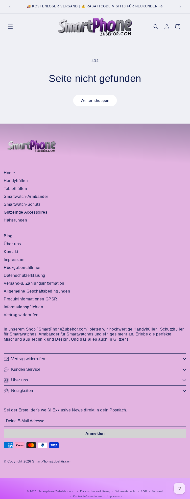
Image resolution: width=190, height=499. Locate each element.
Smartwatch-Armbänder (26, 196)
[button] (10, 26)
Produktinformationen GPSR (30, 299)
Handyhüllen (16, 181)
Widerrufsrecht (126, 491)
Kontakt (11, 252)
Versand (157, 491)
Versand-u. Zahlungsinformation (34, 283)
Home (9, 173)
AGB (144, 491)
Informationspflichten (23, 307)
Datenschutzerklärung (24, 275)
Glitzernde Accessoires (25, 212)
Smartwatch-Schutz (22, 204)
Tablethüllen (15, 188)
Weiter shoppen (95, 100)
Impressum (14, 260)
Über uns (12, 244)
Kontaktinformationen (87, 496)
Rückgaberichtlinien (23, 267)
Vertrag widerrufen (21, 315)
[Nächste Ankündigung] (180, 6)
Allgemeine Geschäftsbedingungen (37, 291)
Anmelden (95, 433)
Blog (8, 236)
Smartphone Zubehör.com (55, 491)
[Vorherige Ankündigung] (9, 6)
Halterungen (15, 220)
